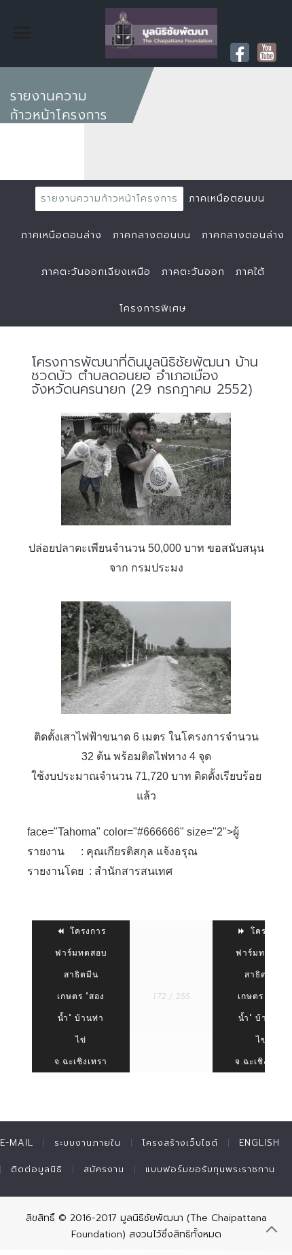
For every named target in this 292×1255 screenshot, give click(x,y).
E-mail (16, 1142)
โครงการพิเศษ (153, 308)
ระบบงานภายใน (87, 1142)
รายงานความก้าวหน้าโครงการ (109, 198)
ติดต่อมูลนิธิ (36, 1169)
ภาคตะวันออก (193, 272)
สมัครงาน (104, 1169)
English (259, 1142)
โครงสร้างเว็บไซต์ (180, 1142)
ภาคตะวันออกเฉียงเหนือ (96, 272)
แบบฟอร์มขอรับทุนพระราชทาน (210, 1169)
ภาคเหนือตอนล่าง (61, 235)
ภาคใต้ (250, 272)
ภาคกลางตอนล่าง (243, 235)
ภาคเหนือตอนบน (227, 198)
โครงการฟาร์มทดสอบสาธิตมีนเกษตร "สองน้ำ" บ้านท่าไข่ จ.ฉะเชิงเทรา (80, 996)
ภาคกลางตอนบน (152, 235)
